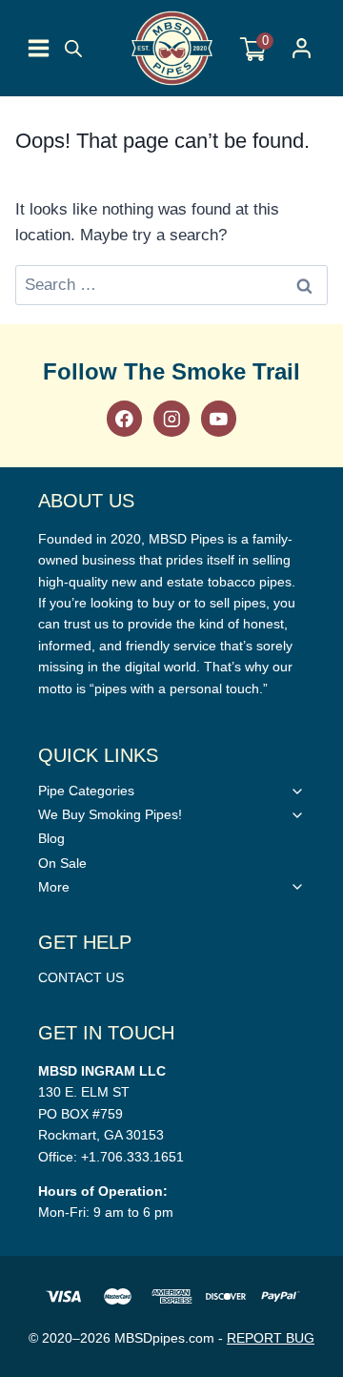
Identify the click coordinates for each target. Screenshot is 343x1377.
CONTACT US (81, 977)
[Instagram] (171, 418)
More (54, 886)
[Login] (301, 48)
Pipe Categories (86, 790)
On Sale (62, 863)
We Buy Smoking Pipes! (110, 814)
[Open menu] (38, 48)
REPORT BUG (270, 1338)
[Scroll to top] (324, 985)
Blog (51, 838)
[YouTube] (218, 418)
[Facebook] (124, 418)
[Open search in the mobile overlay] (73, 48)
